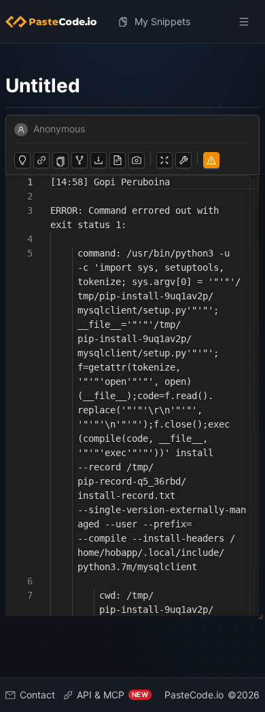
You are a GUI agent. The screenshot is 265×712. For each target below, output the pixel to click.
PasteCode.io (194, 694)
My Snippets (162, 21)
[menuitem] (56, 21)
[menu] (132, 21)
